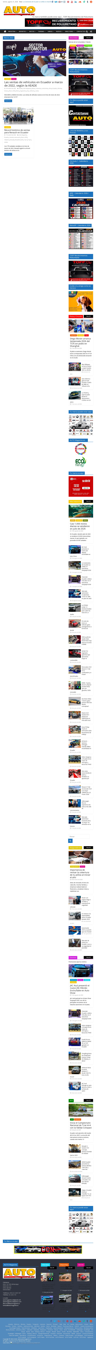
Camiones (38, 88)
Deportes (22, 31)
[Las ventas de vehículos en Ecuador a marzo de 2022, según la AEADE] (34, 42)
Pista (86, 335)
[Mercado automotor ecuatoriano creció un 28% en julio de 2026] (75, 590)
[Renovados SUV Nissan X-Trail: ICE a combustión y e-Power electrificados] (75, 666)
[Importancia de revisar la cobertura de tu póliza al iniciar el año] (81, 852)
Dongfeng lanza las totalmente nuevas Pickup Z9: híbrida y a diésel (86, 1057)
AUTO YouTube (50, 1337)
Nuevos (58, 31)
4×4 (68, 1324)
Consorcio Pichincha (87, 1333)
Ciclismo (86, 1324)
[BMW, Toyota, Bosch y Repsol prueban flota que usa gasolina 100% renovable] (75, 682)
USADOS (77, 1326)
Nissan (23, 1331)
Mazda (28, 1331)
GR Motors (34, 1328)
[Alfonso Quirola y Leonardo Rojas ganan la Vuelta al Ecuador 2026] (65, 1274)
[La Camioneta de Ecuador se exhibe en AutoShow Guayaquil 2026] (75, 562)
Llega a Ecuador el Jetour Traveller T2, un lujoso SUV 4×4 (87, 1193)
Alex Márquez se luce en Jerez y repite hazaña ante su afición (86, 367)
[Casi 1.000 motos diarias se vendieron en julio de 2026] (81, 506)
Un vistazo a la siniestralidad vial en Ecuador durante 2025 (86, 916)
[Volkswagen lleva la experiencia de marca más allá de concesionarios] (75, 800)
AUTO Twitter (41, 1337)
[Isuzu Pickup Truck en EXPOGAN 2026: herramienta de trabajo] (75, 726)
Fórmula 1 (55, 1324)
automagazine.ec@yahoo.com (12, 1302)
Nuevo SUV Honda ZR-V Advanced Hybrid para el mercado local (86, 716)
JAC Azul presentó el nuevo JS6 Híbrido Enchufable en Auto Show (42, 2)
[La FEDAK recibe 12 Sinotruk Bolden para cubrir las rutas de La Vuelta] (75, 604)
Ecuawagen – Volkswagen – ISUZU (17, 1333)
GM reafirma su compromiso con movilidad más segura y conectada (81, 52)
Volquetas (36, 1330)
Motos (31, 31)
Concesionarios (89, 1331)
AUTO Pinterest (60, 1337)
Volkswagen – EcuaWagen (83, 1330)
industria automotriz (14, 137)
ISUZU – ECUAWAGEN (69, 1330)
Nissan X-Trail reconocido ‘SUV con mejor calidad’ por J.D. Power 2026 (87, 790)
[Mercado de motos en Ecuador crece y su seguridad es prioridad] (75, 940)
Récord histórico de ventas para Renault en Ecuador (17, 131)
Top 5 (29, 140)
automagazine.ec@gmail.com (12, 1300)
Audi (32, 1331)
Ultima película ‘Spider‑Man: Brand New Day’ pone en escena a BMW (87, 640)
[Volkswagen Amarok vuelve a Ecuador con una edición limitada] (75, 1175)
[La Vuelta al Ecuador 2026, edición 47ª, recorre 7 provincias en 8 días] (65, 1297)
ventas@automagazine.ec (11, 1305)
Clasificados (49, 1328)
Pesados (29, 1324)
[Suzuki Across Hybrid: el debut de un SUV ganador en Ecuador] (75, 1038)
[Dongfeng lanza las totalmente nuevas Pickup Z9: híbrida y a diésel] (75, 1053)
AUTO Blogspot (79, 1335)
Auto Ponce (41, 1328)
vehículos (32, 91)
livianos (6, 91)
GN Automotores (69, 1328)
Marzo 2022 (12, 91)
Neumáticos (23, 1335)
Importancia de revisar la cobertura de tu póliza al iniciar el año (80, 873)
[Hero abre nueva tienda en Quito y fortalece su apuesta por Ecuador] (75, 770)
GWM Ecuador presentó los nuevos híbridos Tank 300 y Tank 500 (86, 1165)
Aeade (20, 88)
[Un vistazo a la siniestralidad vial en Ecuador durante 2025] (75, 913)
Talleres (55, 1335)
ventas (37, 91)
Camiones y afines (21, 1330)
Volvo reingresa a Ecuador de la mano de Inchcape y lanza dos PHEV (86, 760)
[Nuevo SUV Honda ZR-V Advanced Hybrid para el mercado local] (75, 712)
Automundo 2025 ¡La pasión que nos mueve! (86, 930)
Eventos (80, 980)
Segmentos (23, 91)
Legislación (90, 1337)
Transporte (36, 1324)
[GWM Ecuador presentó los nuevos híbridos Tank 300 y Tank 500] (75, 1161)
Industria (11, 31)
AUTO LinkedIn (22, 1337)
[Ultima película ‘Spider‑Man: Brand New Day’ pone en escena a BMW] (75, 636)
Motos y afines (78, 1328)
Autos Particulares (58, 1328)
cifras (50, 88)
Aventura (20, 1326)
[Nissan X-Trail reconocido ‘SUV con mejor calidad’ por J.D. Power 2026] (75, 786)
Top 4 (25, 140)
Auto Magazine (27, 88)
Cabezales (29, 1330)
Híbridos (87, 980)
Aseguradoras (75, 866)
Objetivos (6, 140)
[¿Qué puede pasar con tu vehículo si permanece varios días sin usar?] (83, 1295)
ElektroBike (76, 1331)
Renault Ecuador (19, 140)
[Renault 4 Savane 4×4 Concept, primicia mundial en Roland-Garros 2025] (75, 1145)
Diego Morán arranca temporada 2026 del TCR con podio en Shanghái (80, 342)
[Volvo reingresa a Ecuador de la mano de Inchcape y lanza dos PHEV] (75, 756)
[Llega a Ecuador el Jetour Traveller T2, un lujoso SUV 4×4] (75, 1189)
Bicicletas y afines (88, 1328)
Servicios (78, 1333)
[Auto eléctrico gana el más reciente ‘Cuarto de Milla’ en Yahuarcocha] (75, 378)
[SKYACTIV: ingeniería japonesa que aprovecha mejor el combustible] (75, 650)
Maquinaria (43, 1330)
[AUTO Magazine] (5, 31)
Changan (48, 1331)
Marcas (56, 1330)
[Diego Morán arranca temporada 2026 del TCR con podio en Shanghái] (81, 320)
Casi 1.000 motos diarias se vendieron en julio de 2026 (80, 526)
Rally (61, 1324)
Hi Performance (31, 1335)
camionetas (45, 88)
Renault (12, 140)
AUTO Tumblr (68, 1337)
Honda (64, 1331)
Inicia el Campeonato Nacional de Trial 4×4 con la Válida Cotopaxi (81, 1125)
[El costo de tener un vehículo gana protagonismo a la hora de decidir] (75, 620)
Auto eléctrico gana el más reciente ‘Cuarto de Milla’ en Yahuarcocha (86, 382)
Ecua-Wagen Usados (14, 1328)
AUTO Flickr (83, 1337)
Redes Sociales (69, 1335)
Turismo (41, 31)
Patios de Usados (13, 1335)
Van (28, 91)
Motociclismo (79, 1324)
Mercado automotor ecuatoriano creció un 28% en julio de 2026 (86, 594)
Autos (61, 1330)
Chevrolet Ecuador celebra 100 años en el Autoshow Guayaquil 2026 (87, 580)
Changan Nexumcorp (43, 1333)
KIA (92, 1330)
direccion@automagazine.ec (11, 1303)
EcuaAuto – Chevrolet (56, 1333)
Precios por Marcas (68, 1326)
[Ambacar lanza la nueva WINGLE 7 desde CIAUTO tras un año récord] (75, 1067)
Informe (60, 88)
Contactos (81, 31)
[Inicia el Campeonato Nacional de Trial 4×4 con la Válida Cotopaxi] (81, 1105)
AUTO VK (76, 1337)
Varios (50, 31)
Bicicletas (8, 1326)
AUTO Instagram (31, 1337)
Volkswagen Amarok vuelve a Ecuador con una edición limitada (86, 1179)
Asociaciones (66, 1333)
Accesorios (40, 1335)
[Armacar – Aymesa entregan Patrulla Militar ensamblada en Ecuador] (75, 740)
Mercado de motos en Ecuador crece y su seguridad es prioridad (86, 944)
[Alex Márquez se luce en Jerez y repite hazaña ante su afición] (75, 363)
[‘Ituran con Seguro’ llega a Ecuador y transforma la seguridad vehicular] (75, 897)
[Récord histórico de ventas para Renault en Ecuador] (18, 108)
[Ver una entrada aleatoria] (91, 31)
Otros (81, 1331)
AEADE (72, 520)
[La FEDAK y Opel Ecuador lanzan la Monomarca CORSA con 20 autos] (75, 392)
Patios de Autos (26, 1328)
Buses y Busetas (10, 1330)
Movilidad (80, 45)
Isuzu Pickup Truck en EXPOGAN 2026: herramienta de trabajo (87, 730)
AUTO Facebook (88, 1335)
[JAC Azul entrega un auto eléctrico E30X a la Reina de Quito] (75, 1083)
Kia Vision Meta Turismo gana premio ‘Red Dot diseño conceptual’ (87, 702)
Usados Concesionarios (86, 1326)
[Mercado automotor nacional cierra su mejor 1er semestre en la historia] (75, 816)
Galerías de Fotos (28, 1326)
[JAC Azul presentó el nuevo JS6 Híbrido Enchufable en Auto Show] (75, 546)
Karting (72, 1324)
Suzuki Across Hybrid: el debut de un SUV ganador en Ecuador (86, 1043)
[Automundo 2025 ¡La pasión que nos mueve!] (75, 927)
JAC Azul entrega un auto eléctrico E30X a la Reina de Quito (87, 1087)
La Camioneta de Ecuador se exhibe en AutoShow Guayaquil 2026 (86, 566)
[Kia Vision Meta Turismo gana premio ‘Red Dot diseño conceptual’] (75, 698)
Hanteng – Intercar (40, 1331)
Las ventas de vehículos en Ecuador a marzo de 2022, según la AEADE (33, 83)
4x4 (72, 1119)
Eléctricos (73, 980)
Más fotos (37, 1326)
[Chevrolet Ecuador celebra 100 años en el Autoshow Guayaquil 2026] (75, 576)
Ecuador (54, 88)
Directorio (69, 31)
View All (88, 37)
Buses (33, 88)
